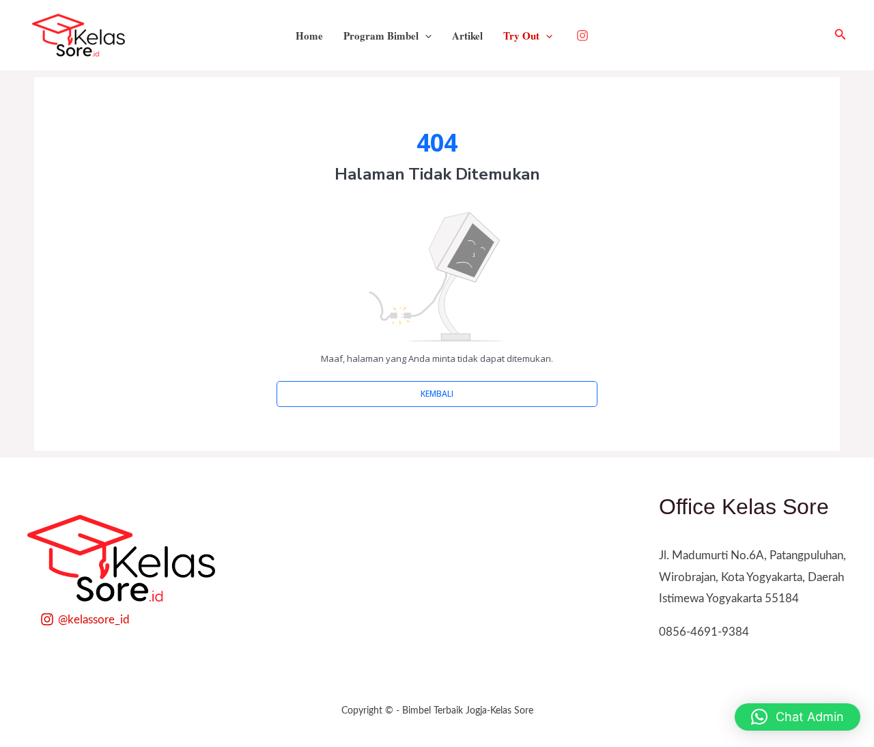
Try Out (521, 35)
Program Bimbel (381, 35)
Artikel (467, 35)
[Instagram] (582, 35)
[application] (425, 35)
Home (309, 35)
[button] (840, 35)
